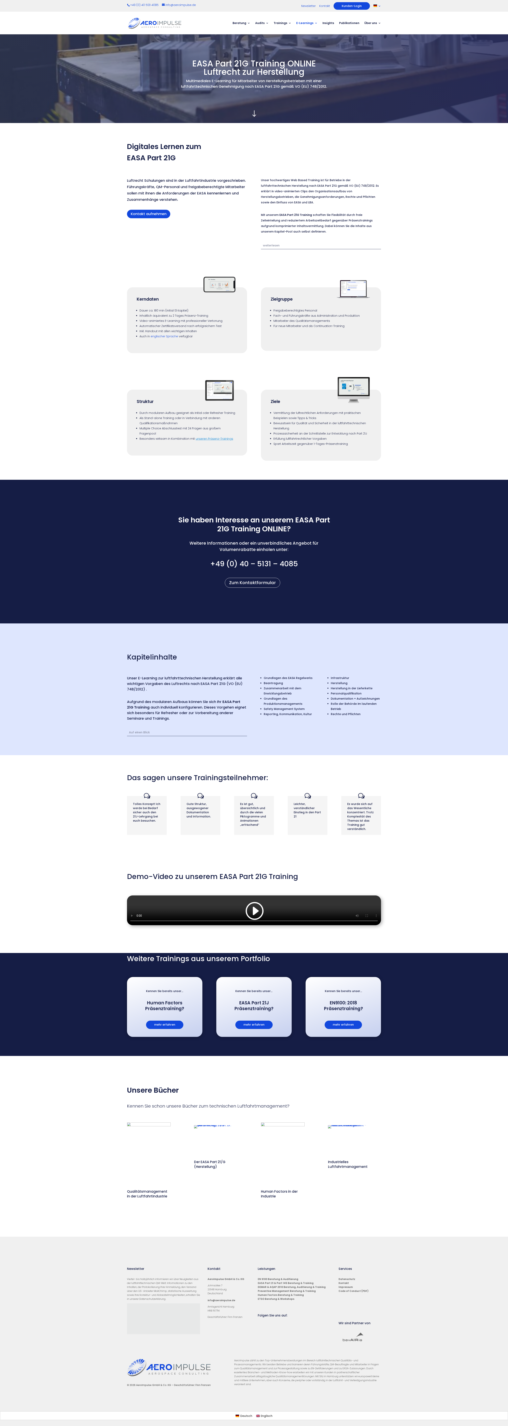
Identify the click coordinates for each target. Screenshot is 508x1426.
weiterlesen (271, 245)
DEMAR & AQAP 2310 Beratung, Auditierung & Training (292, 1287)
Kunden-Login (352, 6)
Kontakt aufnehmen (148, 213)
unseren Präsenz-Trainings (214, 439)
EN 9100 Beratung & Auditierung (278, 1279)
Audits (260, 23)
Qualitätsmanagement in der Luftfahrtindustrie (147, 1194)
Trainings (280, 23)
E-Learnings (305, 23)
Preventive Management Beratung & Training (287, 1291)
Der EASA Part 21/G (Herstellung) (209, 1164)
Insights (328, 23)
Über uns (370, 23)
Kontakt (324, 6)
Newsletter (308, 6)
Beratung (239, 23)
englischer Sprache (164, 336)
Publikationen (349, 23)
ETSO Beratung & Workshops (276, 1299)
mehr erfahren (164, 1025)
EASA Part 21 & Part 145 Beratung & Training (286, 1283)
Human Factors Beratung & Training (281, 1295)
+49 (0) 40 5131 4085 (144, 5)
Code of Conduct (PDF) (353, 1291)
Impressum (346, 1287)
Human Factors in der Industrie (279, 1194)
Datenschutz (347, 1279)
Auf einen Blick (139, 732)
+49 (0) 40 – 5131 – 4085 (254, 564)
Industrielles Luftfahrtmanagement (348, 1164)
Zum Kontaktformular (252, 583)
